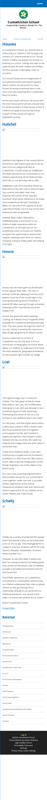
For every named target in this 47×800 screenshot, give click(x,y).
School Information (22, 39)
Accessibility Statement (23, 745)
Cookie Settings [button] (29, 750)
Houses (40, 39)
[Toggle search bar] (5, 3)
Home (4, 39)
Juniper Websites (31, 740)
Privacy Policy (8, 608)
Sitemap (23, 748)
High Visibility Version (23, 743)
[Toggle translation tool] (11, 3)
